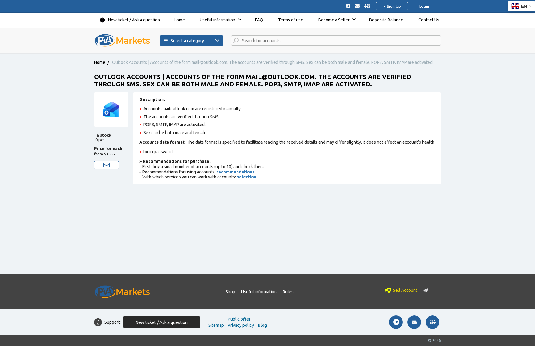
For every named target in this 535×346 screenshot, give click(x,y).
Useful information (217, 19)
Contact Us (428, 19)
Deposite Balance (386, 19)
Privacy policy (241, 325)
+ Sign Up (392, 6)
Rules (288, 291)
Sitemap (216, 325)
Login (424, 6)
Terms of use (290, 19)
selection (246, 176)
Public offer (239, 319)
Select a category (187, 40)
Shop (230, 291)
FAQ (259, 19)
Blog (262, 325)
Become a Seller (334, 19)
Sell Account (405, 290)
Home (179, 19)
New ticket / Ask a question (134, 19)
